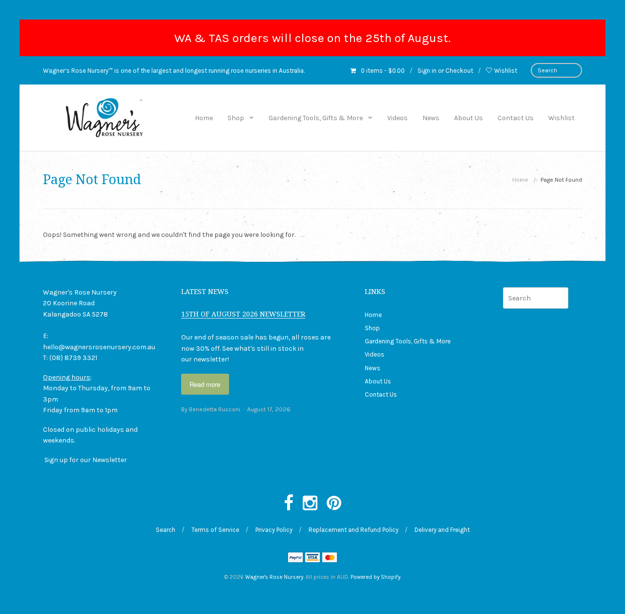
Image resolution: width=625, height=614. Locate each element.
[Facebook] (288, 503)
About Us (468, 118)
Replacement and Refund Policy (353, 529)
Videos (397, 118)
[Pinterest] (334, 503)
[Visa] (312, 558)
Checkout (459, 70)
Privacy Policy (273, 529)
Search (165, 529)
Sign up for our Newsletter (85, 460)
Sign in (427, 70)
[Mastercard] (329, 558)
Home (204, 118)
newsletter (210, 359)
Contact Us (516, 118)
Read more (204, 384)
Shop (236, 118)
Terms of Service (215, 529)
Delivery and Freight (442, 529)
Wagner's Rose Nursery (274, 577)
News (430, 118)
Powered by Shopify (375, 577)
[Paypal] (295, 558)
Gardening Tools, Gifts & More (316, 118)
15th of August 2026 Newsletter (243, 314)
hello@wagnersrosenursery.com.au (99, 347)
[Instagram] (310, 503)
